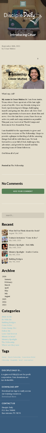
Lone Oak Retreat (9, 334)
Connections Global (28, 357)
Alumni (4, 357)
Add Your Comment (23, 191)
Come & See (7, 325)
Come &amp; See (9, 328)
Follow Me (6, 331)
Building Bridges (9, 322)
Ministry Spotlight (9, 339)
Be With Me (7, 319)
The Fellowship (17, 165)
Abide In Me (7, 317)
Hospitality (13, 360)
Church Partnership (14, 357)
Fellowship (5, 360)
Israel (21, 360)
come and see (28, 360)
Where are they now (10, 345)
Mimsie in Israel (8, 336)
